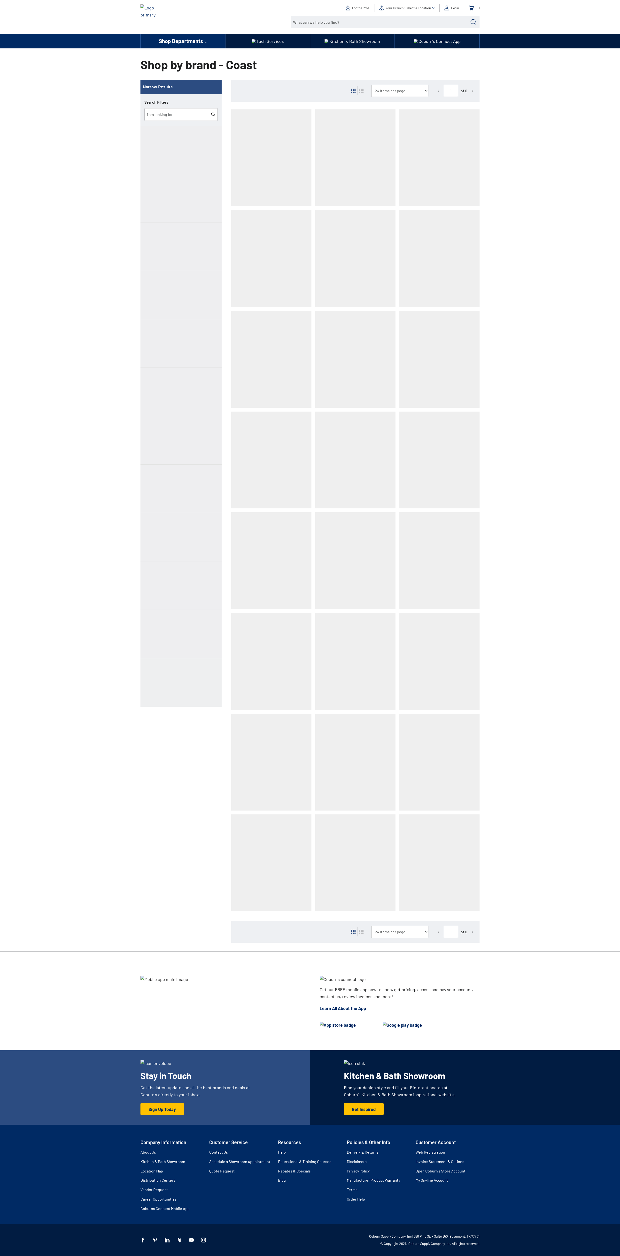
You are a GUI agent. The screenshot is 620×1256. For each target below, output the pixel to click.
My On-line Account (432, 1180)
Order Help (356, 1199)
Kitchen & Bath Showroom (162, 1161)
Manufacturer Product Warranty (373, 1180)
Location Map (151, 1171)
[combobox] (381, 22)
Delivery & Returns (363, 1152)
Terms (352, 1189)
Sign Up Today (162, 1109)
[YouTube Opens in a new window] (191, 1240)
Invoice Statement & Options (440, 1161)
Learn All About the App (343, 1008)
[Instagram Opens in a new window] (203, 1240)
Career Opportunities (158, 1199)
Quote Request (222, 1171)
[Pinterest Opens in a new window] (155, 1240)
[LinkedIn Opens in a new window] (167, 1240)
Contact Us (218, 1152)
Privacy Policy (358, 1171)
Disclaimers (357, 1161)
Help (282, 1152)
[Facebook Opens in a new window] (142, 1240)
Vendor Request (154, 1189)
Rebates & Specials (294, 1171)
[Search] (473, 22)
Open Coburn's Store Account (440, 1171)
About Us (148, 1152)
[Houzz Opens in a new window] (179, 1240)
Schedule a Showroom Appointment (239, 1161)
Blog (282, 1180)
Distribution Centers (157, 1180)
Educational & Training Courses (304, 1161)
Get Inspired (364, 1109)
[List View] (361, 91)
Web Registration (430, 1152)
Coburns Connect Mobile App (165, 1208)
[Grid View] (353, 91)
